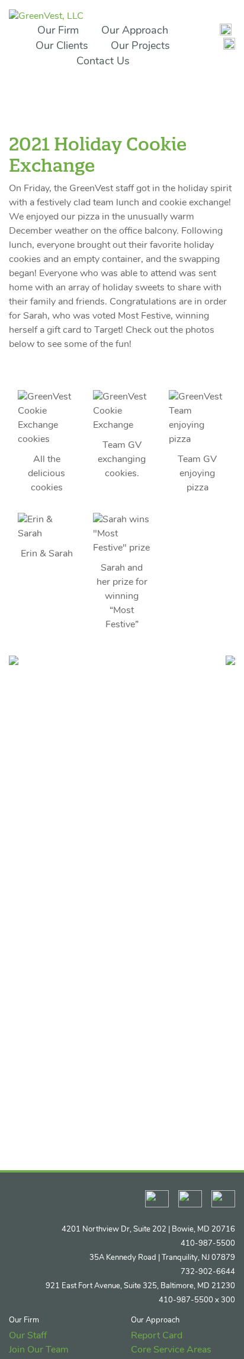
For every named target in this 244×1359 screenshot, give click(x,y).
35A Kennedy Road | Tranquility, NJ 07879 (162, 1258)
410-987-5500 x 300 (197, 1300)
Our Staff (28, 1336)
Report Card (156, 1336)
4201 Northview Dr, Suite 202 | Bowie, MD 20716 (148, 1229)
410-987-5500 (208, 1243)
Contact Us (103, 62)
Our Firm (58, 31)
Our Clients (62, 46)
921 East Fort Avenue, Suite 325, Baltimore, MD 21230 (140, 1286)
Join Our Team (39, 1350)
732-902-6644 (208, 1272)
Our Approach (134, 31)
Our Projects (140, 46)
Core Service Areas (171, 1350)
